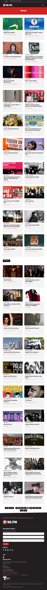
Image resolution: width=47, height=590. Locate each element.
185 (39, 508)
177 (16, 508)
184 (36, 508)
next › (22, 510)
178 (19, 508)
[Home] (8, 5)
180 (25, 508)
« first (7, 508)
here (6, 573)
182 (31, 508)
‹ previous (11, 508)
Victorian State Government (15, 575)
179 (22, 508)
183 (34, 508)
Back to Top (42, 587)
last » (25, 510)
